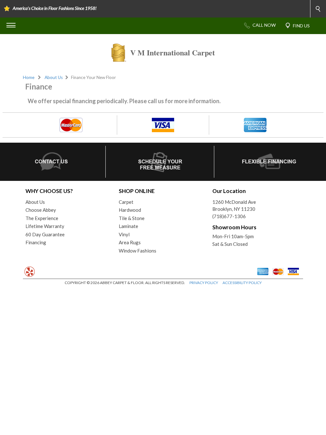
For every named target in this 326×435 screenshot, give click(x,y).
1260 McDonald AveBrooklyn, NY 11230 (234, 205)
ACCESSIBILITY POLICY (242, 282)
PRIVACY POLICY (203, 282)
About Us (54, 77)
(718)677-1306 (229, 216)
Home (28, 77)
